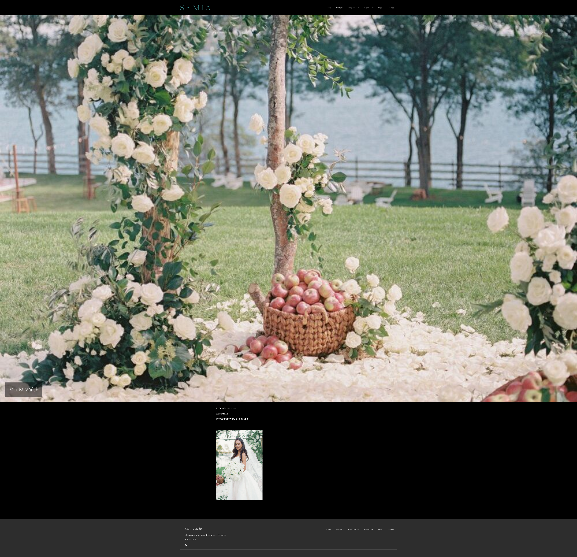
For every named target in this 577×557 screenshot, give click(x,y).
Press (380, 7)
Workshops (369, 7)
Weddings (222, 414)
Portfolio (339, 7)
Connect (390, 7)
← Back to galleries (226, 408)
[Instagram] (186, 544)
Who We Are (353, 7)
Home (328, 7)
